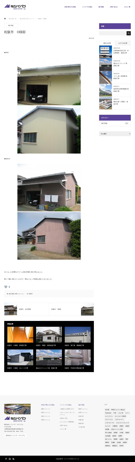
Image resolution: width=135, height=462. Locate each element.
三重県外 (114, 426)
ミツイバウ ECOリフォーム (71, 459)
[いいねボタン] (5, 286)
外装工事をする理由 (70, 7)
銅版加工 (114, 446)
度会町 (114, 436)
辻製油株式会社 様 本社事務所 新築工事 (121, 51)
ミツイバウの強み (87, 7)
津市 (127, 439)
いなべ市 (120, 413)
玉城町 (113, 442)
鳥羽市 (121, 446)
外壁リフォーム (19, 294)
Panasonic (108, 413)
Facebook (5, 458)
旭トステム (108, 439)
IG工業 (107, 410)
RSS (13, 458)
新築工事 (81, 423)
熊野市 (107, 442)
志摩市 (120, 436)
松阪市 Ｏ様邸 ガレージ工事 (17, 368)
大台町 (121, 432)
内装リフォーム (45, 416)
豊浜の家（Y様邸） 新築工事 (120, 103)
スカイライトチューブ (122, 423)
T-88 (114, 413)
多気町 (115, 432)
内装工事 (81, 416)
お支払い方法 (63, 418)
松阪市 (31, 294)
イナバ (127, 413)
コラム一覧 (127, 7)
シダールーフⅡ (109, 423)
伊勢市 (121, 426)
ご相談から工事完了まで (67, 409)
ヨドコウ (107, 426)
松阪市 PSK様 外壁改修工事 (74, 368)
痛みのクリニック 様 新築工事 (46, 368)
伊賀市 (127, 426)
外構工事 (81, 420)
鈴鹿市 (125, 442)
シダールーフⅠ (119, 419)
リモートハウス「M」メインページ (67, 413)
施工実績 (101, 7)
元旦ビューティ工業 (117, 429)
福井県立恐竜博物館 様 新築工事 (121, 90)
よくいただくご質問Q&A (67, 422)
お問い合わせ (114, 7)
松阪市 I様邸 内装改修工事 (46, 345)
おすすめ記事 (122, 43)
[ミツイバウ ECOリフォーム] (15, 7)
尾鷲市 (127, 432)
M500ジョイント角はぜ (118, 410)
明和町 (115, 439)
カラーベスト (109, 419)
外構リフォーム (45, 420)
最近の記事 (107, 43)
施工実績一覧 (12, 19)
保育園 (107, 429)
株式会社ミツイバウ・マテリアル (15, 435)
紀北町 (119, 442)
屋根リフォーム (45, 409)
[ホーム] (5, 16)
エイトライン (109, 416)
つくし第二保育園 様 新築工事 (121, 77)
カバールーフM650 (120, 416)
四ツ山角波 (108, 432)
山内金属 (107, 436)
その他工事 (81, 427)
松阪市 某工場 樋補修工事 (74, 345)
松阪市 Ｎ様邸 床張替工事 (17, 345)
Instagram (9, 458)
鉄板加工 (107, 446)
